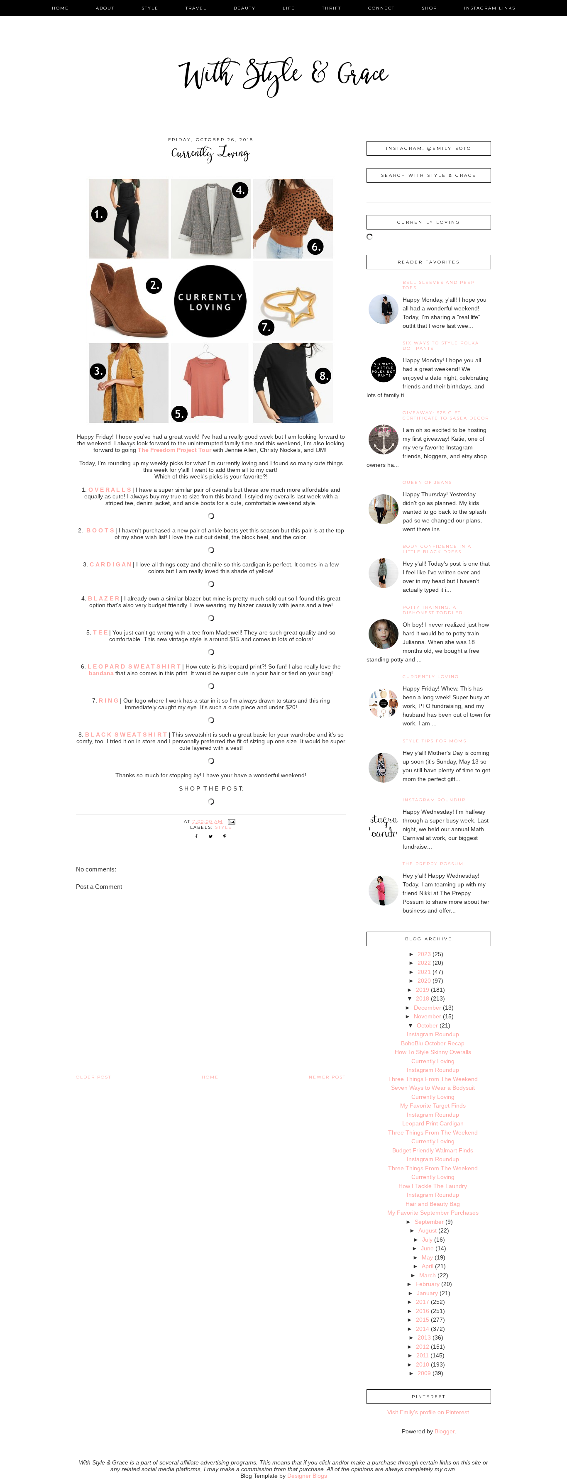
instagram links (490, 8)
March (427, 1275)
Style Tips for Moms (435, 741)
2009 (424, 1373)
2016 (422, 1311)
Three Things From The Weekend (433, 1079)
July (427, 1239)
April (427, 1266)
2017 (422, 1301)
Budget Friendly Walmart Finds (432, 1150)
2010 (422, 1364)
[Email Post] (231, 821)
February (427, 1284)
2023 (424, 954)
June (427, 1248)
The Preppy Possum (433, 863)
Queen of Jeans (427, 482)
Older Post (93, 1077)
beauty (245, 8)
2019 (422, 989)
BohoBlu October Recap (432, 1043)
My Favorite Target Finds (433, 1105)
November (427, 1016)
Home (210, 1077)
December (427, 1007)
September (429, 1221)
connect (381, 8)
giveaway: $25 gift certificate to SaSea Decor (446, 415)
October (427, 1025)
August (427, 1230)
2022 (424, 962)
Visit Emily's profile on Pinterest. (429, 1412)
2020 (424, 980)
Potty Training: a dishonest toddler (433, 610)
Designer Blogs (307, 1475)
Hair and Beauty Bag (433, 1204)
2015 (422, 1319)
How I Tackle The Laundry (432, 1186)
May (427, 1257)
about (105, 8)
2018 (422, 998)
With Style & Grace (283, 76)
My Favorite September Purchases (433, 1212)
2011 (422, 1355)
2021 (424, 972)
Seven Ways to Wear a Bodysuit (433, 1087)
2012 (422, 1346)
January (427, 1293)
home (60, 8)
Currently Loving (431, 676)
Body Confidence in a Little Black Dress (437, 549)
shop (429, 8)
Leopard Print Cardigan (433, 1123)
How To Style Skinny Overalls (433, 1052)
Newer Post (327, 1077)
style (150, 8)
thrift (331, 8)
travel (196, 8)
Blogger (445, 1431)
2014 (422, 1328)
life (289, 8)
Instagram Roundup (434, 800)
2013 (424, 1337)
